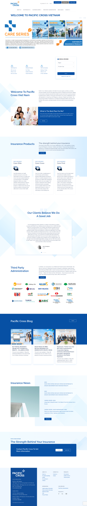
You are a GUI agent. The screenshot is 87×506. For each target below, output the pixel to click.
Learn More (42, 153)
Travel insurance (67, 477)
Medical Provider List (65, 76)
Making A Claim (44, 70)
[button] (81, 18)
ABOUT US (19, 9)
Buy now (65, 2)
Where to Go (43, 71)
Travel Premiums (29, 73)
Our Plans (28, 70)
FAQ (43, 493)
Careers (54, 475)
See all (73, 320)
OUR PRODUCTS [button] (26, 9)
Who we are (13, 70)
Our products (66, 474)
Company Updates (48, 400)
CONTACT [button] (67, 9)
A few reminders (44, 73)
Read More (48, 419)
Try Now (43, 120)
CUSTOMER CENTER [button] (36, 9)
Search (66, 73)
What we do (13, 71)
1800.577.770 (45, 3)
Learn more (67, 450)
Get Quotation (57, 2)
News (45, 382)
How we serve (14, 73)
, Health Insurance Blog (58, 409)
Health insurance (67, 475)
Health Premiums (29, 71)
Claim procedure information (47, 490)
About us (44, 474)
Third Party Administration (63, 488)
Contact (59, 450)
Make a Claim (72, 2)
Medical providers (45, 491)
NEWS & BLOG (60, 9)
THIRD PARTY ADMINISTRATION (49, 9)
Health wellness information (47, 488)
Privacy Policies (45, 494)
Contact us (55, 474)
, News (54, 400)
